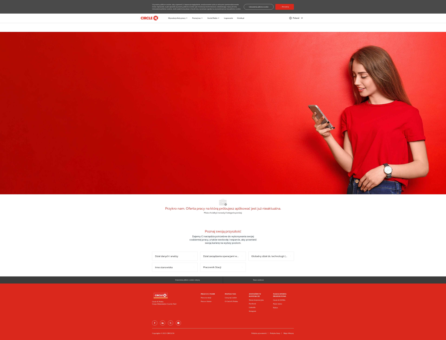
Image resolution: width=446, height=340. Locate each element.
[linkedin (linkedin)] (162, 322)
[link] (175, 296)
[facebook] (154, 322)
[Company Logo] (146, 18)
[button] (259, 7)
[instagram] (178, 322)
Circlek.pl (240, 18)
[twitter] (170, 322)
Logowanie (228, 18)
